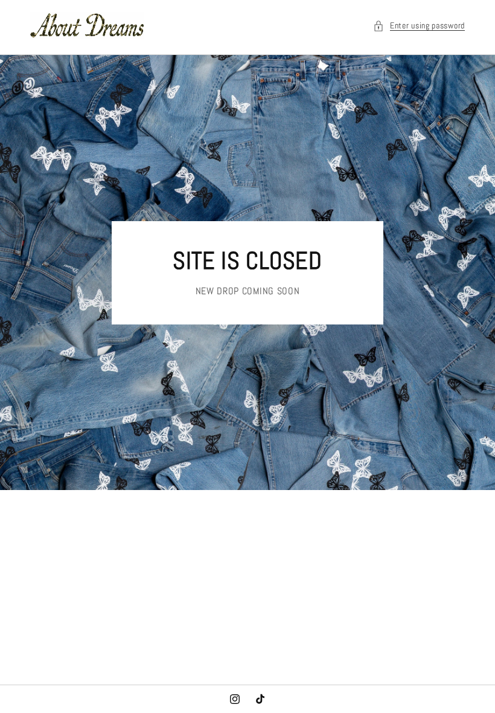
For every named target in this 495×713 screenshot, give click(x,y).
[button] (419, 25)
